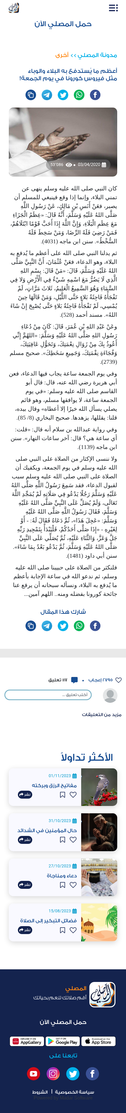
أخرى (62, 55)
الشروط (39, 1092)
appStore (98, 1041)
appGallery (27, 1041)
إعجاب (100, 680)
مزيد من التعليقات (102, 714)
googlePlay (62, 1041)
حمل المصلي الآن (63, 24)
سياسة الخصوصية (74, 1092)
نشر (26, 795)
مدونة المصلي (97, 55)
